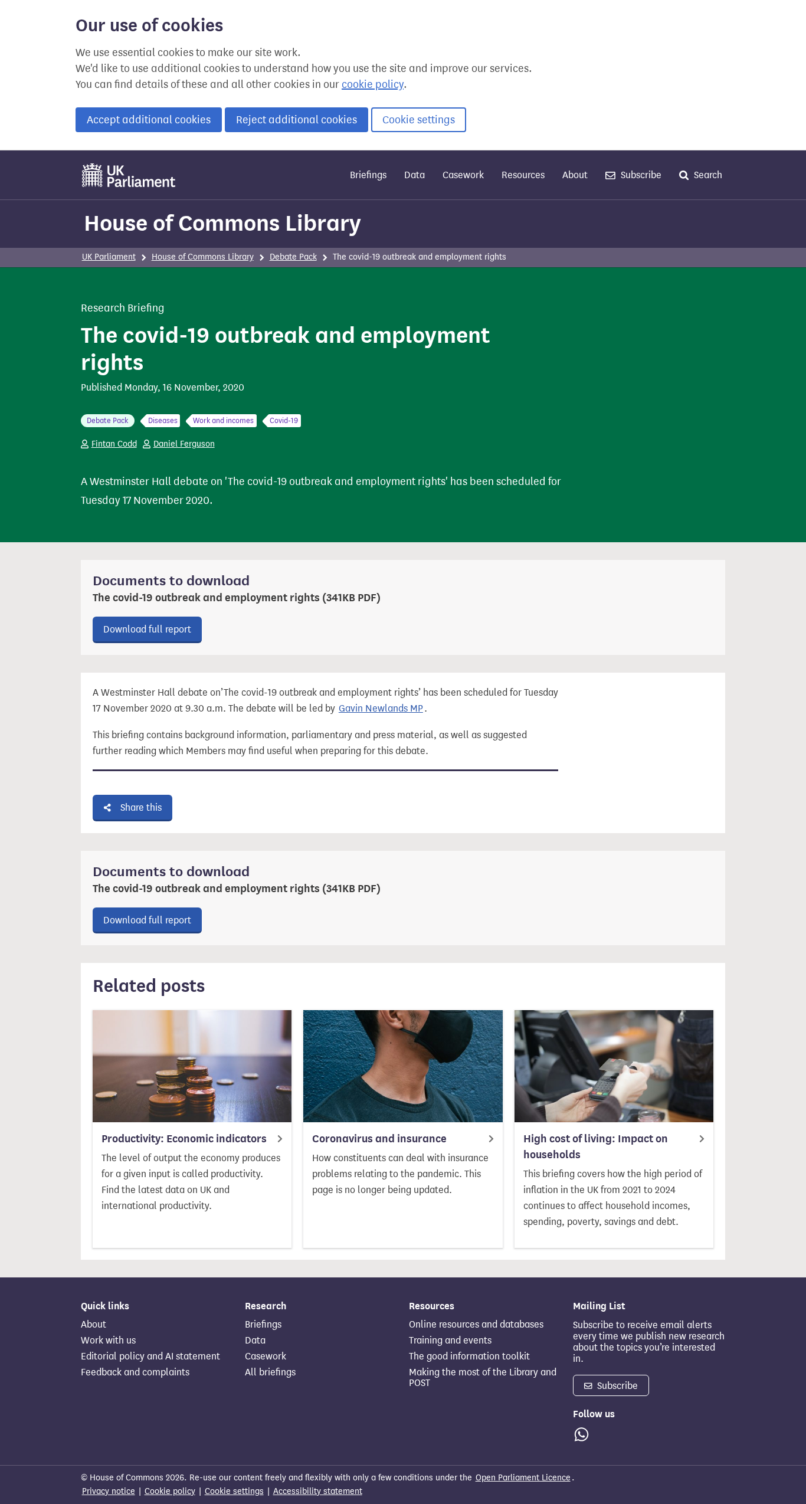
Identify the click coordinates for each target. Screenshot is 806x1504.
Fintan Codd (114, 444)
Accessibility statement (317, 1491)
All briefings (270, 1372)
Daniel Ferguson (184, 444)
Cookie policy (170, 1491)
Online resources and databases (476, 1324)
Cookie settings (418, 119)
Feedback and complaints (135, 1372)
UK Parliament (109, 257)
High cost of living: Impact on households (595, 1146)
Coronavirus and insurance (379, 1138)
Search (707, 175)
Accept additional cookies (149, 119)
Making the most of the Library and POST (482, 1377)
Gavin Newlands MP (381, 708)
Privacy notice (108, 1491)
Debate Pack (293, 257)
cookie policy (373, 84)
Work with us (108, 1340)
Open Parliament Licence (523, 1478)
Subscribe (639, 175)
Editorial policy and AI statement (150, 1356)
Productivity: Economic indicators (184, 1138)
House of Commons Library (222, 223)
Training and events (450, 1340)
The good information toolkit (469, 1356)
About (575, 175)
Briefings (368, 175)
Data (414, 175)
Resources (523, 175)
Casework (463, 175)
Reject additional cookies (296, 119)
